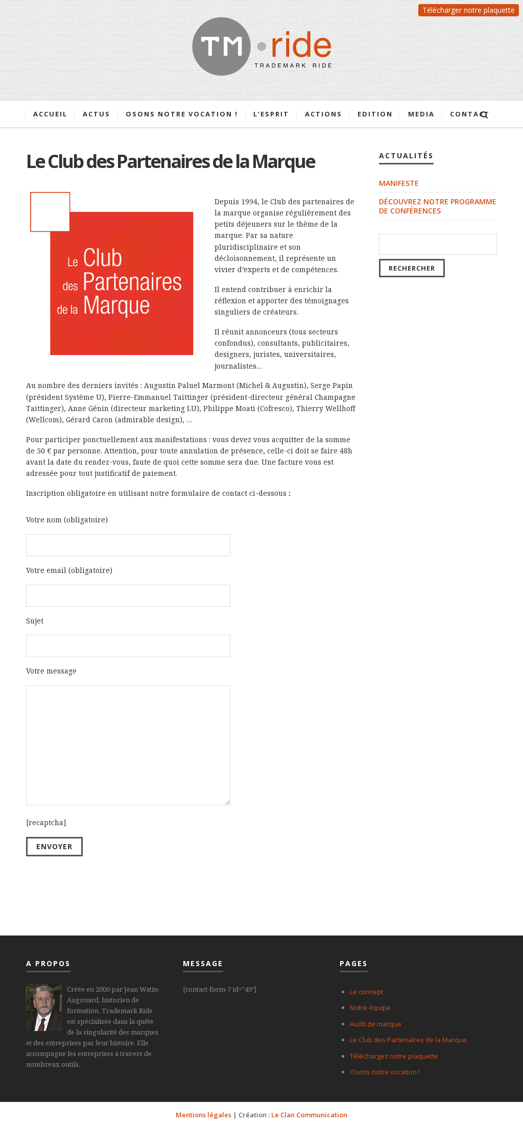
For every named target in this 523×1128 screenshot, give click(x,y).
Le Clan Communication (309, 1114)
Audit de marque (375, 1023)
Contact (470, 113)
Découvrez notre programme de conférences (437, 206)
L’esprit (271, 113)
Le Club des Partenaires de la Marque (408, 1039)
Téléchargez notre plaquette (394, 1056)
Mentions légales (203, 1114)
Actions (323, 113)
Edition (375, 113)
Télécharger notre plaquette (468, 10)
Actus (96, 113)
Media (421, 113)
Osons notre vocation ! (182, 113)
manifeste (399, 183)
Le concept (366, 991)
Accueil (50, 113)
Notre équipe (370, 1007)
